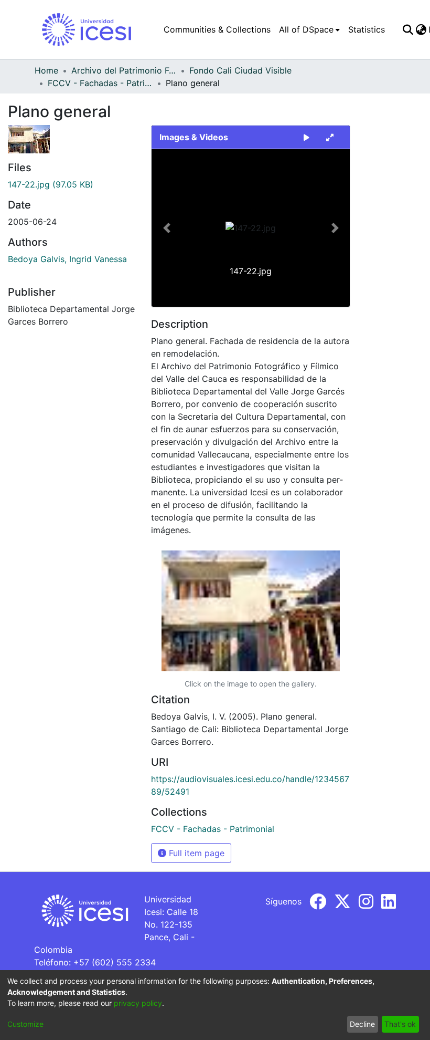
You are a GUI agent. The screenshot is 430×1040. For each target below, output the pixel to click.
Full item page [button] (195, 853)
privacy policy (138, 1003)
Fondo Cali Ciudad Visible (240, 70)
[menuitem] (309, 29)
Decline (362, 1024)
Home (46, 70)
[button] (166, 228)
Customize (25, 1024)
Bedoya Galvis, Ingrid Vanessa (67, 259)
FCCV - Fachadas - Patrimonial (100, 83)
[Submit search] (407, 29)
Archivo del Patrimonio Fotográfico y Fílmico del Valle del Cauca (123, 70)
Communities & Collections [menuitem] (217, 29)
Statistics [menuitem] (366, 29)
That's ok (400, 1024)
